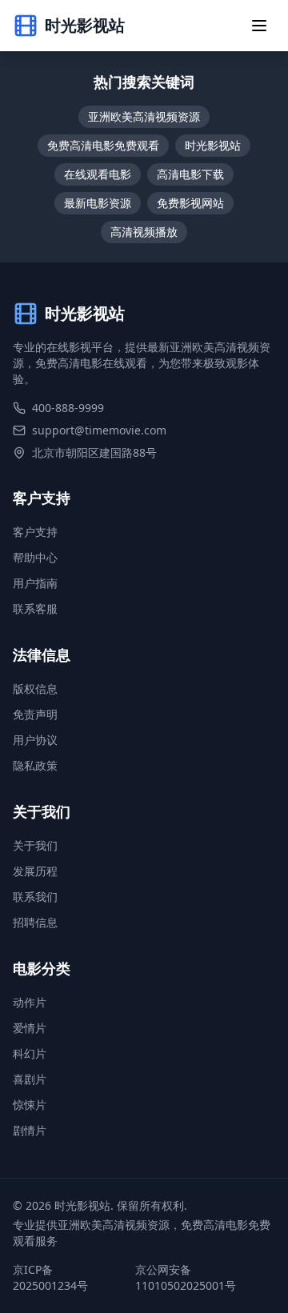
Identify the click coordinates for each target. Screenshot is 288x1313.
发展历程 (35, 871)
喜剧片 (29, 1079)
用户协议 (35, 739)
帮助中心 (35, 557)
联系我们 (35, 896)
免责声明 (35, 714)
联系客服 (35, 608)
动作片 (29, 1002)
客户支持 (35, 531)
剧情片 (29, 1130)
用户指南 (35, 582)
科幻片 (29, 1053)
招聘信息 (35, 922)
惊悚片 (29, 1104)
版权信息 (35, 688)
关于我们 (35, 845)
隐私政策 (35, 765)
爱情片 (29, 1027)
